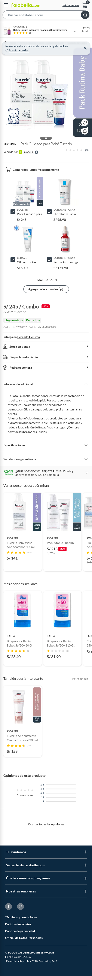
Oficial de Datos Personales (24, 938)
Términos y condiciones (21, 917)
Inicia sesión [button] (70, 5)
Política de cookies (18, 924)
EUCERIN (10, 144)
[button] (46, 15)
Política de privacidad (20, 931)
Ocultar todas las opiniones (46, 824)
